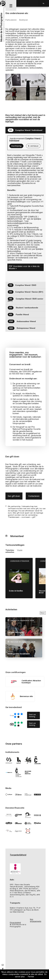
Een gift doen (14, 496)
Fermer (31, 976)
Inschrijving (16, 146)
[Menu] (10, 5)
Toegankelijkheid (18, 854)
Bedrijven (23, 20)
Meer (43, 613)
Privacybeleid (15, 923)
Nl (44, 3)
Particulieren (11, 20)
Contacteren (33, 496)
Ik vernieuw (33, 146)
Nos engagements (35, 920)
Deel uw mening (32, 715)
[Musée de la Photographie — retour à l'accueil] (2, 3)
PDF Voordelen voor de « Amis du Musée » (24, 267)
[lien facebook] (2, 969)
